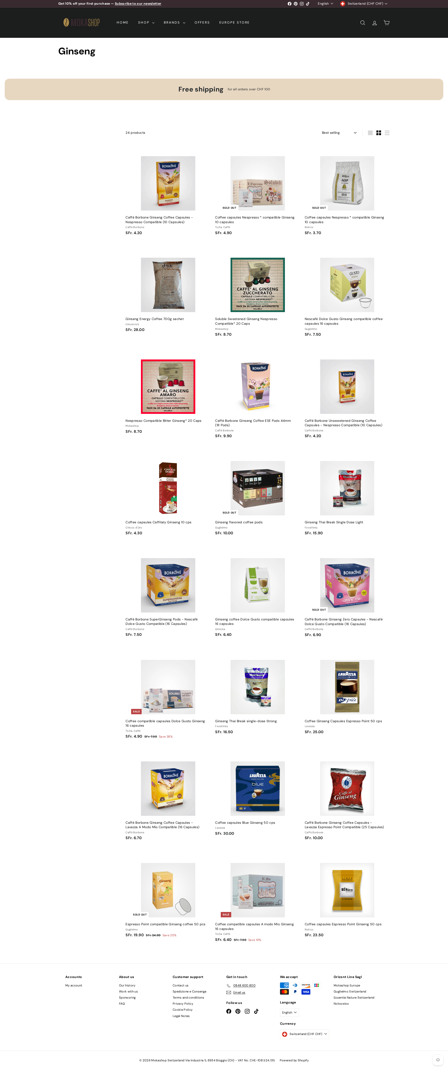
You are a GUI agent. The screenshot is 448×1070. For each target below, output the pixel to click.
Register (240, 539)
